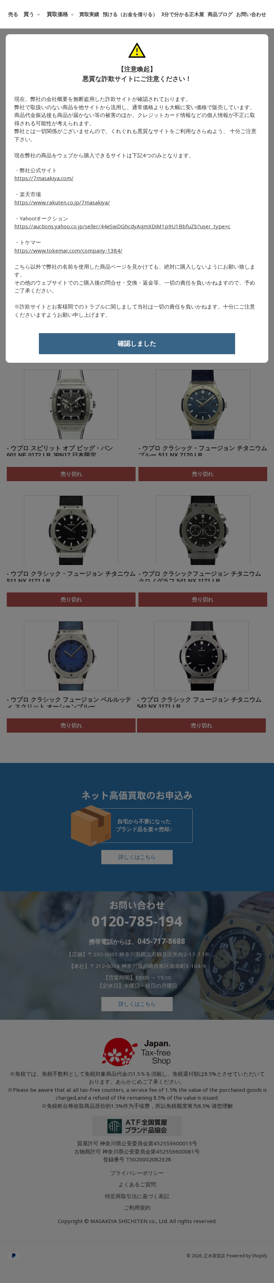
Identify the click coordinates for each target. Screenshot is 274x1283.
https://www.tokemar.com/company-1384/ (68, 251)
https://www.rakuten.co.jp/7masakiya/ (62, 203)
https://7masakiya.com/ (43, 178)
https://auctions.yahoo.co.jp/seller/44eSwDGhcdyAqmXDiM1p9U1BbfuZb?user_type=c (122, 226)
